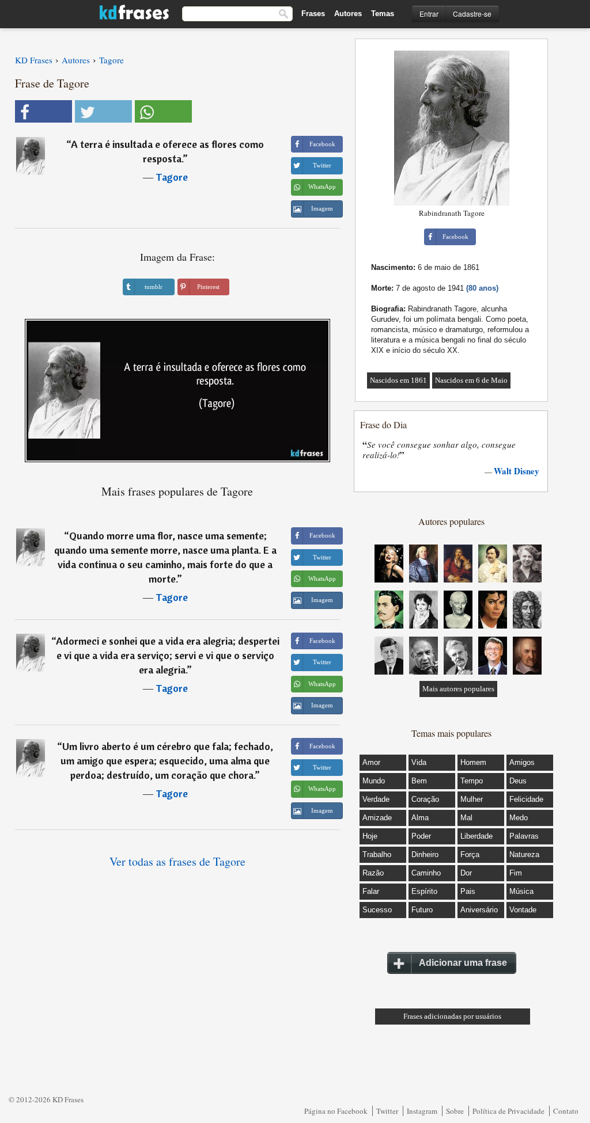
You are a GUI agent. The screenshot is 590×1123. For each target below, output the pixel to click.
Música (521, 891)
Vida (418, 762)
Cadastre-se (472, 13)
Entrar (428, 13)
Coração (425, 799)
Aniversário (479, 909)
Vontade (522, 909)
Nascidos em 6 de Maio (471, 380)
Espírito (424, 891)
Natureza (524, 854)
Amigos (522, 762)
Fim (515, 873)
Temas (382, 13)
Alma (420, 817)
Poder (421, 836)
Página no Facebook (336, 1111)
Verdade (375, 799)
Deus (518, 780)
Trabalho (376, 854)
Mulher (471, 799)
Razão (373, 873)
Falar (370, 891)
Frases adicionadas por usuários (452, 1016)
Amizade (377, 817)
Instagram (422, 1111)
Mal (466, 817)
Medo (518, 817)
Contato (565, 1111)
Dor (466, 873)
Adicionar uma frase (463, 963)
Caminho (426, 873)
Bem (419, 780)
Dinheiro (424, 854)
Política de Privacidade (508, 1111)
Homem (473, 762)
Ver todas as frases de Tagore (177, 861)
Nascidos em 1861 (398, 380)
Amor (371, 762)
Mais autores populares (458, 688)
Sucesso (377, 909)
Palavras (524, 836)
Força (469, 854)
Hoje (369, 836)
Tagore (172, 177)
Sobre (455, 1111)
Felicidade (526, 799)
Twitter (387, 1111)
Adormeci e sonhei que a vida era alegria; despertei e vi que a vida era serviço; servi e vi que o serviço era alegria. (167, 655)
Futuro (422, 909)
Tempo (471, 780)
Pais (467, 891)
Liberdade (476, 836)
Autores (348, 13)
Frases (313, 13)
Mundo (373, 780)
